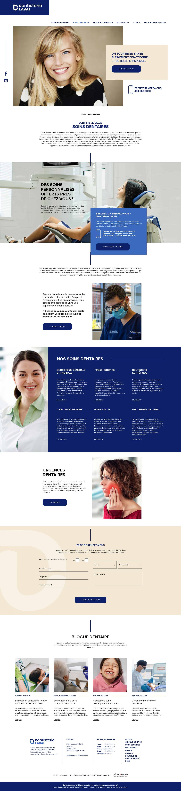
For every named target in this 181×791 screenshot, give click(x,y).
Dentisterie (140, 370)
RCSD (127, 761)
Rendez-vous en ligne (113, 247)
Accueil (83, 115)
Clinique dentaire (60, 22)
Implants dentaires (61, 696)
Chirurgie (18, 696)
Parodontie (102, 409)
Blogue (136, 22)
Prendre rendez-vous (155, 22)
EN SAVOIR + (55, 502)
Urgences (54, 470)
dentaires (54, 475)
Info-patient (123, 22)
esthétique (139, 373)
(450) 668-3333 (121, 234)
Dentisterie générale (71, 370)
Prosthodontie (105, 370)
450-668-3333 (142, 91)
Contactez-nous (57, 327)
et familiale (64, 373)
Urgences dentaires (102, 22)
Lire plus (18, 720)
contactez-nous (126, 69)
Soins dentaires (81, 22)
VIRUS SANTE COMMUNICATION (98, 775)
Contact (129, 753)
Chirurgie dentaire (69, 409)
